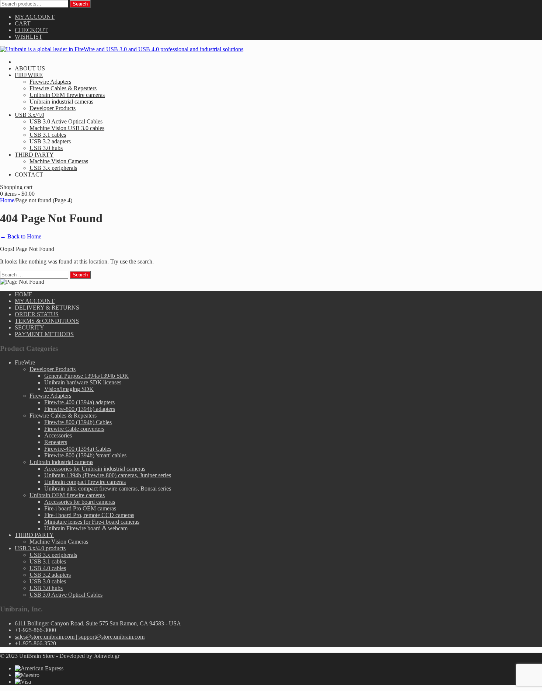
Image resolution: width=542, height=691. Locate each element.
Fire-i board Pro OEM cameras (80, 508)
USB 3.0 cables (47, 581)
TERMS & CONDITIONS (47, 321)
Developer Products (52, 369)
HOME (23, 294)
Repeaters (55, 442)
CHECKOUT (31, 30)
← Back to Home (20, 236)
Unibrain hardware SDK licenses (82, 382)
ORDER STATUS (37, 314)
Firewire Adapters (50, 395)
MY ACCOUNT (35, 17)
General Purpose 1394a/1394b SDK (86, 376)
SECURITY (29, 327)
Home (7, 200)
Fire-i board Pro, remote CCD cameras (89, 515)
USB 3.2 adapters (50, 575)
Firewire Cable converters (74, 429)
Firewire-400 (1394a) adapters (79, 402)
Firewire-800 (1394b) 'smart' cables (85, 455)
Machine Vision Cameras (58, 541)
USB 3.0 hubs (46, 588)
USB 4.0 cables (47, 568)
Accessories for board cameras (79, 502)
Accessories (58, 435)
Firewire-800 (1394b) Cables (78, 422)
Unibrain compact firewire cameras (85, 482)
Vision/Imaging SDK (69, 389)
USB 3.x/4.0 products (40, 548)
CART (23, 23)
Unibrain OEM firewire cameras (67, 495)
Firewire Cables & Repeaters (63, 415)
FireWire (25, 362)
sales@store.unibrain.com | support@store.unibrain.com (80, 637)
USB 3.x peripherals (53, 555)
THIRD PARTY (34, 535)
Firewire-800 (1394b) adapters (79, 409)
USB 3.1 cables (47, 561)
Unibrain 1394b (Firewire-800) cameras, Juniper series (107, 475)
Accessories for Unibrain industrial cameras (94, 468)
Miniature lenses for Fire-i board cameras (91, 522)
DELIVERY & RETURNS (47, 307)
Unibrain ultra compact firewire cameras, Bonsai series (107, 488)
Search (80, 4)
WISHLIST (28, 37)
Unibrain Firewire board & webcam (86, 528)
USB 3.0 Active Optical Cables (66, 594)
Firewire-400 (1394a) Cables (77, 449)
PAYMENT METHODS (44, 334)
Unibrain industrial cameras (61, 462)
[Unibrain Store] (121, 49)
